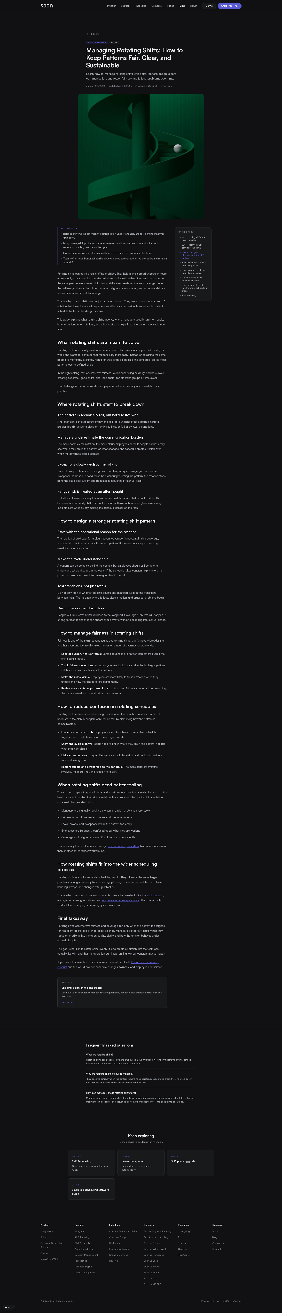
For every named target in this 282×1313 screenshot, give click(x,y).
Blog (182, 5)
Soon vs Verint (151, 1272)
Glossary (182, 1249)
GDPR (226, 1300)
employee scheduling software (120, 900)
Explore (66, 1002)
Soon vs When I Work (155, 1249)
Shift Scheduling (83, 1243)
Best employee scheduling (157, 1231)
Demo (209, 5)
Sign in (193, 5)
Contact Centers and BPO (123, 1231)
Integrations (46, 1231)
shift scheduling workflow (123, 846)
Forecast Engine (83, 1266)
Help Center (184, 1254)
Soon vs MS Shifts (153, 1284)
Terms (216, 1300)
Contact (216, 1249)
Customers (218, 1243)
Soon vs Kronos (152, 1266)
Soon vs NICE (151, 1278)
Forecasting (81, 1260)
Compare (156, 5)
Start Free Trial (229, 5)
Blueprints (183, 1243)
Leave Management (85, 1272)
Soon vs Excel (151, 1260)
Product (111, 5)
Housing (113, 1260)
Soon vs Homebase (154, 1254)
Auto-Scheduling (84, 1249)
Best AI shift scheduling (156, 1237)
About (215, 1231)
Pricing (170, 5)
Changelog (184, 1231)
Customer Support (119, 1237)
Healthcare (115, 1243)
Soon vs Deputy (152, 1243)
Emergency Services (120, 1249)
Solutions (126, 5)
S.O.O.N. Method (49, 1258)
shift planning (155, 895)
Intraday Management (86, 1254)
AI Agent (79, 1231)
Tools (181, 1237)
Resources (183, 1225)
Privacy (205, 1300)
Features (79, 1225)
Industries (141, 5)
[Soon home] (46, 6)
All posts (94, 33)
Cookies (237, 1300)
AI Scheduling (82, 1237)
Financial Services (118, 1254)
